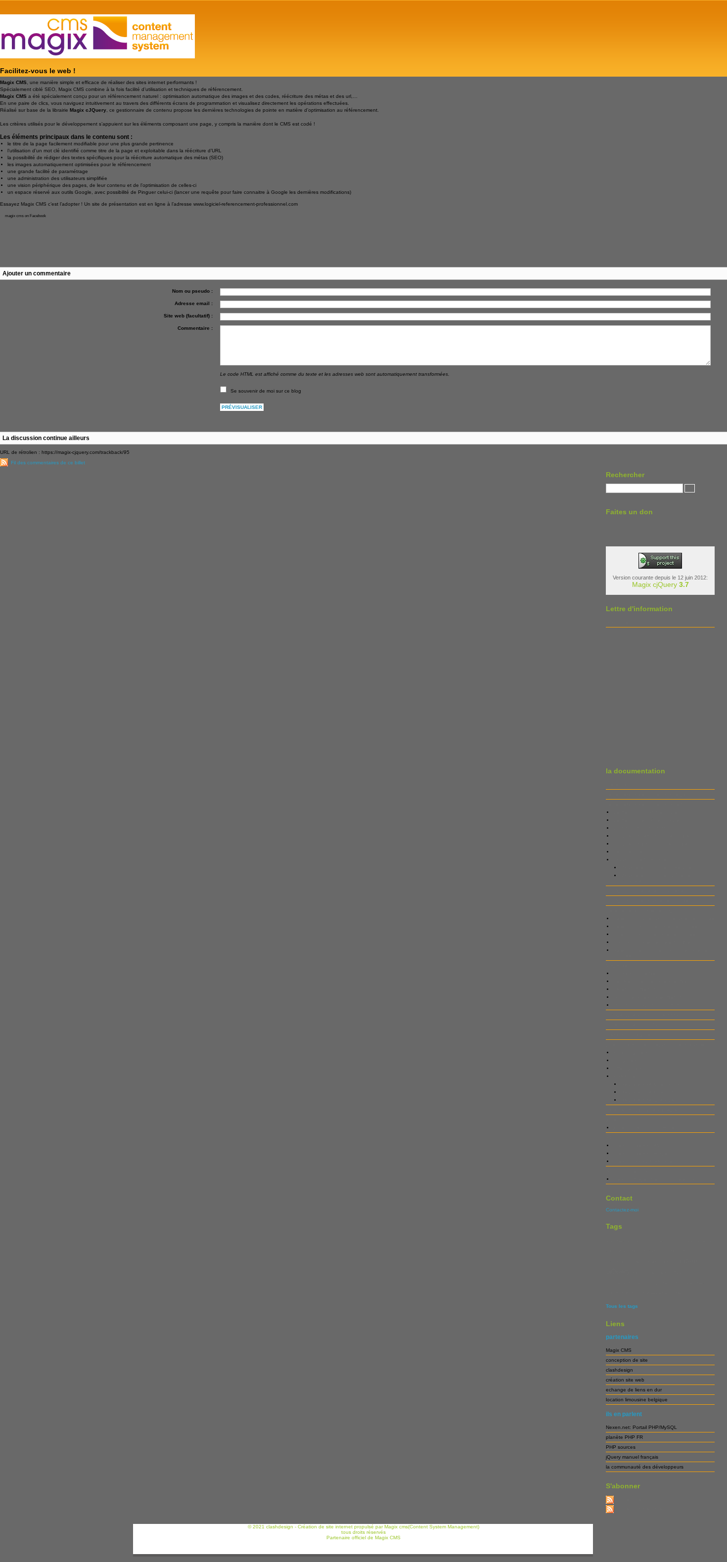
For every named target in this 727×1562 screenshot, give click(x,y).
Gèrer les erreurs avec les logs (640, 910)
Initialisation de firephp (639, 973)
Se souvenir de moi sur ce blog (265, 391)
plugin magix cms (665, 1283)
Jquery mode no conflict (633, 1024)
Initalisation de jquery (630, 1034)
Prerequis (617, 784)
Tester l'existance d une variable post (648, 804)
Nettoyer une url (631, 851)
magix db (639, 1272)
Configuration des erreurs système (645, 890)
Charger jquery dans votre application (648, 1015)
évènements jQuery (667, 1293)
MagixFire (617, 965)
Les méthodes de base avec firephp (654, 981)
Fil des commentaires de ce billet (48, 462)
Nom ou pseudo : (192, 291)
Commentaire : (195, 328)
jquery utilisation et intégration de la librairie (655, 1044)
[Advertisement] (300, 236)
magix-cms (682, 1272)
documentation (618, 1261)
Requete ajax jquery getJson (653, 1100)
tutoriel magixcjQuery (627, 1292)
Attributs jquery (630, 1052)
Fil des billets (631, 1499)
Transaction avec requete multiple (651, 942)
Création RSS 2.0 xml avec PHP (649, 1161)
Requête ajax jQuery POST (652, 1084)
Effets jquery (627, 1068)
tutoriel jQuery (693, 1283)
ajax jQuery (615, 1241)
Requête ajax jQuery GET (650, 1092)
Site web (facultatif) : (188, 315)
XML (611, 1137)
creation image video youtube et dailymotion (663, 1179)
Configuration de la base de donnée (647, 900)
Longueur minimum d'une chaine (650, 844)
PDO (645, 1283)
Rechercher (625, 475)
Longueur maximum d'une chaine (651, 836)
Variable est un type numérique (656, 867)
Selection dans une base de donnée (655, 926)
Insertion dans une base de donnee (654, 934)
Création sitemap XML (638, 1145)
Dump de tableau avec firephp (647, 997)
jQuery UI (616, 1119)
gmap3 (636, 1261)
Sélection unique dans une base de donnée (664, 918)
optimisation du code (623, 1283)
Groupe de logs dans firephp (646, 1005)
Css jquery (625, 1060)
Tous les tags (622, 1306)
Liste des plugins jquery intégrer (642, 1110)
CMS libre (683, 1241)
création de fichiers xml (647, 1250)
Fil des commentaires (641, 1509)
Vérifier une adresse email (643, 828)
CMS (669, 1241)
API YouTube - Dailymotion (636, 1171)
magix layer (657, 1272)
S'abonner (618, 622)
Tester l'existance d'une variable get (646, 794)
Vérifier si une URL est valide (646, 820)
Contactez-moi (622, 1209)
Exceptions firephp (634, 989)
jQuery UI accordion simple (643, 1127)
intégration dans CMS (660, 1261)
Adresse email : (194, 303)
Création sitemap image (640, 1153)
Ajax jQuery (626, 1076)
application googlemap (645, 1241)
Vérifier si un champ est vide (645, 812)
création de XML (680, 1250)
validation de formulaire (639, 859)
